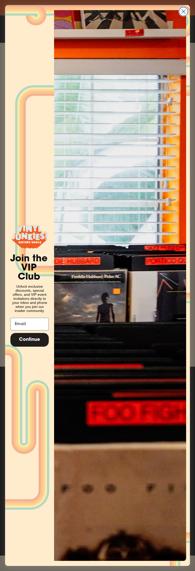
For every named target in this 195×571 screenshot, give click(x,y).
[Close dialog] (183, 11)
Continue (29, 340)
